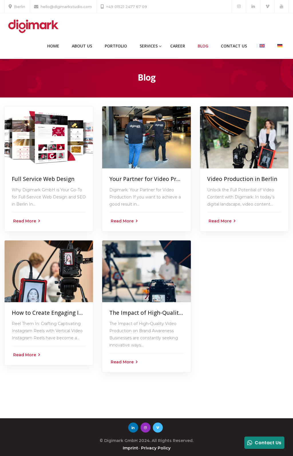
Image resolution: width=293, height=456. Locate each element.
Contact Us (268, 442)
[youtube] (281, 6)
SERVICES (149, 46)
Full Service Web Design (43, 179)
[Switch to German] (280, 46)
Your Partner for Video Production (154, 179)
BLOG (203, 46)
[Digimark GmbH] (33, 26)
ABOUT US (82, 46)
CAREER (177, 46)
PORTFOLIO (116, 46)
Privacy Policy (156, 448)
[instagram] (239, 6)
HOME (53, 46)
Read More (24, 221)
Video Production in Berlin (242, 179)
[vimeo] (267, 6)
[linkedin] (253, 6)
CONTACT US (234, 46)
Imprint (130, 448)
